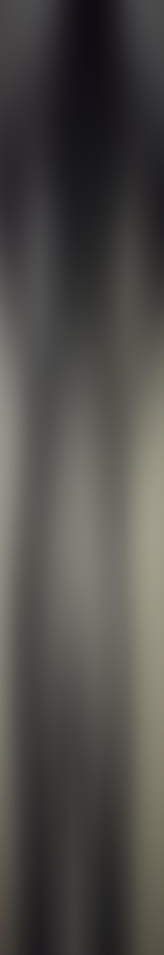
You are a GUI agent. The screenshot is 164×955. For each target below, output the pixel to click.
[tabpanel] (82, 754)
